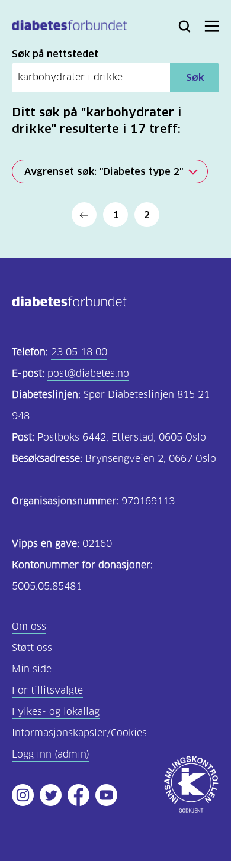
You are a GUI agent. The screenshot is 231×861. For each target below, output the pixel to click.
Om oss (29, 626)
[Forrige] (84, 214)
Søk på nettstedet (55, 53)
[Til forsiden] (69, 27)
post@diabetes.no (88, 373)
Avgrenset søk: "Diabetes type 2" (104, 171)
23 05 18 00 (79, 352)
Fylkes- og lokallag (56, 711)
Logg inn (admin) (50, 754)
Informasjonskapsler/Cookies (79, 733)
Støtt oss (32, 647)
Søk (195, 77)
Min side (32, 669)
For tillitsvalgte (47, 690)
